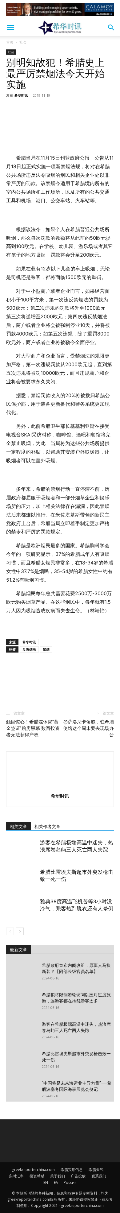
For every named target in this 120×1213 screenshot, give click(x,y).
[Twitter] (26, 109)
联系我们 (98, 1176)
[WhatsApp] (55, 109)
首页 (10, 42)
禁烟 (46, 649)
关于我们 (57, 1176)
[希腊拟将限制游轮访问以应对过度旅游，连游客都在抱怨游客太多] (21, 1002)
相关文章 (18, 826)
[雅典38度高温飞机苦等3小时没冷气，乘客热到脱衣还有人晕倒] (21, 908)
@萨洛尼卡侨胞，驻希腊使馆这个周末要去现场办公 (88, 728)
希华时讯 (21, 95)
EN (45, 1182)
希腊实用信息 (72, 1169)
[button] (10, 27)
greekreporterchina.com (33, 1169)
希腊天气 (96, 1169)
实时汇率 (16, 1176)
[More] (69, 109)
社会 (23, 42)
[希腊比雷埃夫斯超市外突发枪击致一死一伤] (21, 879)
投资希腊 (37, 1176)
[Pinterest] (40, 109)
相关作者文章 (47, 826)
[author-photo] (60, 787)
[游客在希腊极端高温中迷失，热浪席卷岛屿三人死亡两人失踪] (21, 849)
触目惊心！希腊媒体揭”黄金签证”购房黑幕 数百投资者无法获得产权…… (33, 728)
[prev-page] (10, 931)
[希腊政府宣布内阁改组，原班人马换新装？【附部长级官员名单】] (21, 973)
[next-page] (20, 931)
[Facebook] (12, 109)
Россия (70, 1182)
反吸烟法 (29, 649)
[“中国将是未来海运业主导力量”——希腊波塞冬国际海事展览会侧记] (21, 1091)
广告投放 (78, 1176)
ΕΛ (56, 1182)
